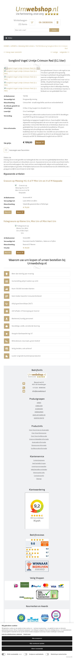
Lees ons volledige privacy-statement (12, 634)
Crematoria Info (39, 475)
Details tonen (27, 634)
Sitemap (39, 479)
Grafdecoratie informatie (39, 448)
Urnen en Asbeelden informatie (39, 439)
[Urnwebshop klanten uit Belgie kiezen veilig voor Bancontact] (61, 587)
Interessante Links (39, 472)
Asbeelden (38, 406)
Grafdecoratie (39, 418)
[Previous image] (6, 68)
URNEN (14, 46)
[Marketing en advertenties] (47, 654)
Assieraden (39, 409)
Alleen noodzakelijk (37, 648)
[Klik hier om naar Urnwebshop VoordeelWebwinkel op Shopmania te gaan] (45, 621)
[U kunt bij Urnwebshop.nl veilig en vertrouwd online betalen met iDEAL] (16, 587)
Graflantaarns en (39, 415)
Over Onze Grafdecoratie (39, 436)
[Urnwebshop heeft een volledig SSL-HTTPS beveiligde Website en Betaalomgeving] (47, 599)
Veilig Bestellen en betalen (39, 469)
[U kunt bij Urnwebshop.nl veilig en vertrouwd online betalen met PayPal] (36, 587)
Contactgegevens (39, 460)
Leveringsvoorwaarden (39, 466)
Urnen (39, 403)
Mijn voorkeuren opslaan (37, 643)
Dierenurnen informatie (39, 445)
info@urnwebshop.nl (39, 391)
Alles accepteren (37, 638)
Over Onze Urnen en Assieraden (39, 430)
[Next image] (38, 68)
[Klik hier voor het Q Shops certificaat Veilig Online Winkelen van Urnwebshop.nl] (21, 621)
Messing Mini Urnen (26, 46)
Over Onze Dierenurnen (39, 433)
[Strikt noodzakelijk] (3, 654)
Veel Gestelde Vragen (39, 463)
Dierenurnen (39, 412)
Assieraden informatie (39, 442)
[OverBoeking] (27, 599)
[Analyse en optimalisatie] (25, 654)
